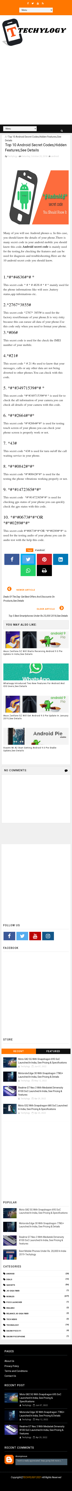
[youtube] (38, 3)
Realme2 (10, 1308)
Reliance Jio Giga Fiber (17, 1314)
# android (40, 550)
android (55, 156)
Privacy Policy (12, 1366)
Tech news (11, 1319)
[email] (39, 1486)
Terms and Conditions (16, 1371)
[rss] (43, 3)
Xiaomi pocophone (15, 1337)
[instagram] (31, 1486)
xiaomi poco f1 (13, 1331)
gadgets (10, 1285)
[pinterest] (48, 1486)
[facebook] (27, 3)
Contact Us (10, 1376)
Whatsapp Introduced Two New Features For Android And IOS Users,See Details (34, 684)
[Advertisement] (36, 86)
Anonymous (21, 1456)
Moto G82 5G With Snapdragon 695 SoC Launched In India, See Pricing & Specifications (40, 1398)
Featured (53, 1051)
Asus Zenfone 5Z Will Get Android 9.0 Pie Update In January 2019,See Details (35, 717)
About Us (9, 1361)
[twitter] (33, 3)
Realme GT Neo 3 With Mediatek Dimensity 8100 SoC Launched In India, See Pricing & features (40, 1091)
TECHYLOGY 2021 (32, 1477)
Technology (12, 1325)
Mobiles (10, 1296)
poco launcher (14, 1302)
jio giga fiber (12, 1291)
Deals (9, 1279)
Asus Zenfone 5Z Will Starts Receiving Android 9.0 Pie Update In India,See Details (32, 652)
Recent (18, 1051)
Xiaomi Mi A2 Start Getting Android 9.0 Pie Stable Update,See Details (29, 749)
